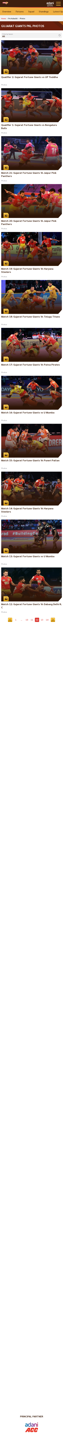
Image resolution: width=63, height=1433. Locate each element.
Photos (4, 84)
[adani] (50, 4)
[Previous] (10, 620)
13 (42, 619)
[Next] (53, 620)
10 (27, 619)
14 (47, 619)
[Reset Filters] (59, 35)
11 (32, 619)
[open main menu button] (58, 4)
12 (37, 619)
